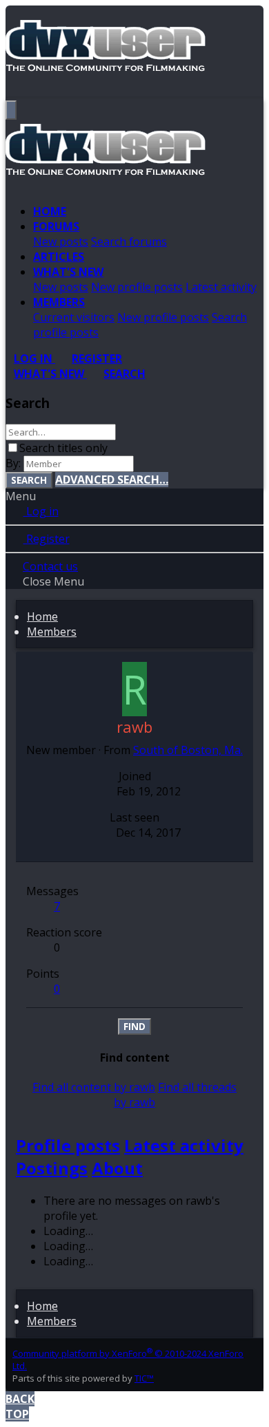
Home (49, 211)
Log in (41, 511)
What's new (68, 271)
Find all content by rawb (93, 1087)
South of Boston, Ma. (188, 750)
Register (46, 538)
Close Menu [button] (53, 581)
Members (59, 302)
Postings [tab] (52, 1168)
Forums (56, 226)
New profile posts (137, 286)
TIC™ (144, 1378)
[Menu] (11, 110)
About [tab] (117, 1168)
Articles (58, 256)
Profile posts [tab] (68, 1145)
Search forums (129, 241)
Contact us (50, 566)
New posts (60, 241)
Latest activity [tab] (183, 1145)
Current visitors (73, 317)
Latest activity (221, 286)
